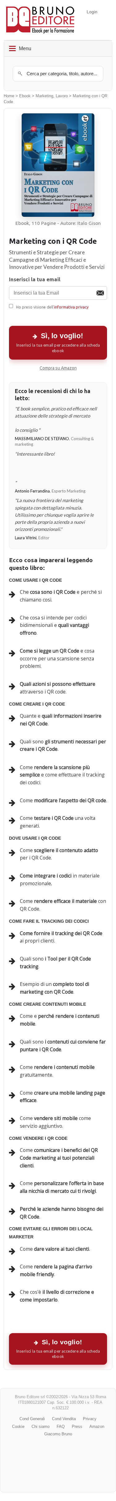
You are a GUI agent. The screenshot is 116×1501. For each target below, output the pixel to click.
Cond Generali (32, 1418)
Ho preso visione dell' (52, 307)
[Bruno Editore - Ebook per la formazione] (40, 20)
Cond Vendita (64, 1418)
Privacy (90, 1418)
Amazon (96, 1426)
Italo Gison (89, 223)
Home (9, 96)
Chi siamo (40, 1426)
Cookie (18, 1426)
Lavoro (62, 96)
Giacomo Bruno (58, 1434)
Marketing (44, 96)
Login (92, 11)
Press (77, 1426)
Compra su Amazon (58, 367)
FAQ (61, 1426)
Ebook (25, 96)
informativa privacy (71, 307)
